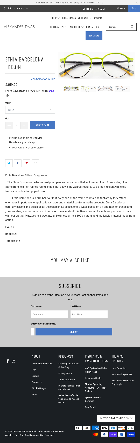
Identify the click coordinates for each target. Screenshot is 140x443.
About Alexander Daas (42, 363)
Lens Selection (119, 368)
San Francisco (47, 435)
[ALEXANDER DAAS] (19, 27)
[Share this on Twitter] (9, 163)
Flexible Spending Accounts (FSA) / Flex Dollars (95, 388)
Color (8, 103)
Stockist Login (39, 388)
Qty (7, 118)
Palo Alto (19, 435)
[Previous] (61, 66)
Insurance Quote (93, 378)
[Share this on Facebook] (18, 163)
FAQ (34, 370)
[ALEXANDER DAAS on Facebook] (4, 8)
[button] (55, 18)
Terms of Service (66, 379)
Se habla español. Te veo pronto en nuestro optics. (68, 399)
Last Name (76, 306)
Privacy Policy (65, 373)
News (34, 394)
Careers (35, 376)
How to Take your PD (122, 374)
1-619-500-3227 (20, 8)
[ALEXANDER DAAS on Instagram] (9, 8)
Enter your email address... (44, 323)
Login (122, 8)
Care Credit (90, 407)
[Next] (132, 66)
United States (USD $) (94, 8)
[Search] (132, 27)
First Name (36, 306)
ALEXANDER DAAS (22, 431)
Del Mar (55, 431)
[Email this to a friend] (35, 163)
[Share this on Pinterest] (26, 163)
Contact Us (37, 382)
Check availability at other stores (26, 147)
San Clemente (32, 435)
